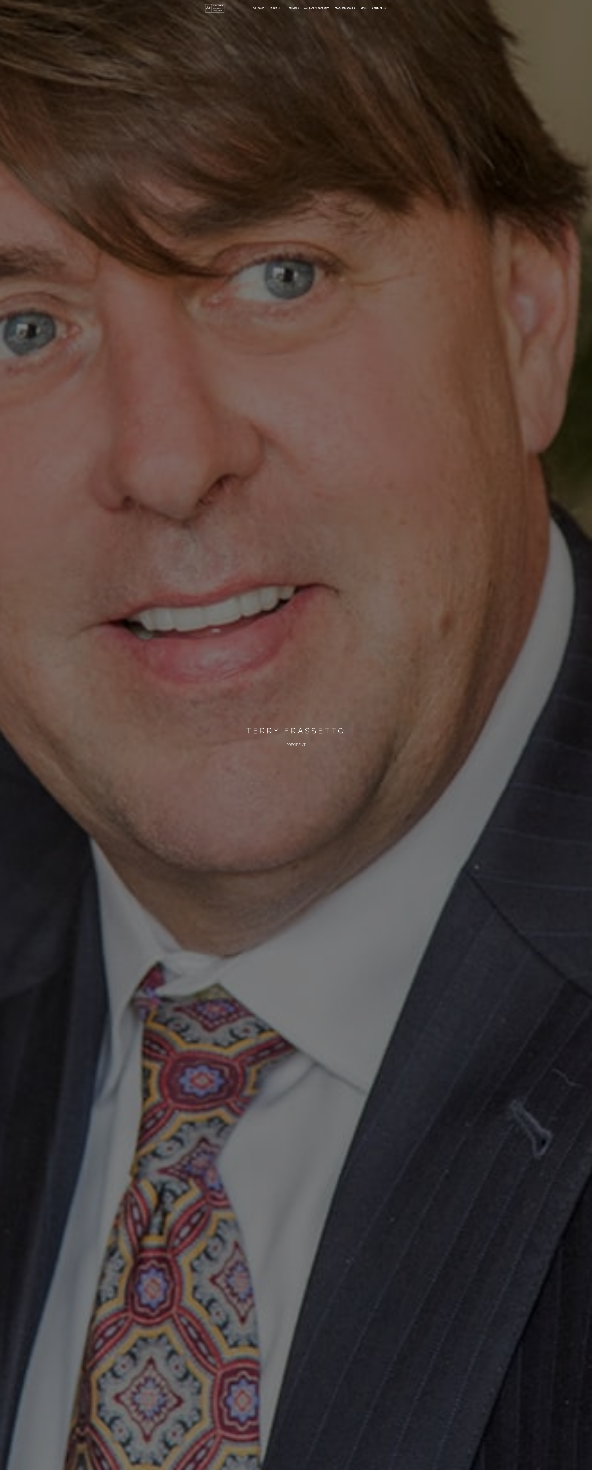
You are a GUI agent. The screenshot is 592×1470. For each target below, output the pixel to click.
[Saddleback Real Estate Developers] (215, 8)
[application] (282, 8)
